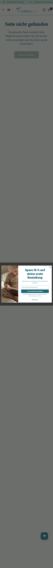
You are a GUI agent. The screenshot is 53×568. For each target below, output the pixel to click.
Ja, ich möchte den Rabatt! (35, 291)
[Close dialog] (50, 267)
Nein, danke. (35, 300)
